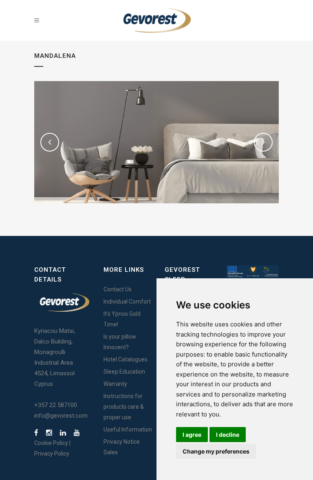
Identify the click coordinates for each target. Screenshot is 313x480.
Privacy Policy (51, 453)
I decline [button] (227, 434)
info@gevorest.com (61, 415)
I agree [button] (192, 434)
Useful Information (128, 429)
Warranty (115, 384)
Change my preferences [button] (216, 451)
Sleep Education (124, 371)
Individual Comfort (127, 301)
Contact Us (118, 289)
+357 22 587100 (55, 405)
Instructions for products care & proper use (124, 407)
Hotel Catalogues (126, 359)
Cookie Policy (51, 443)
